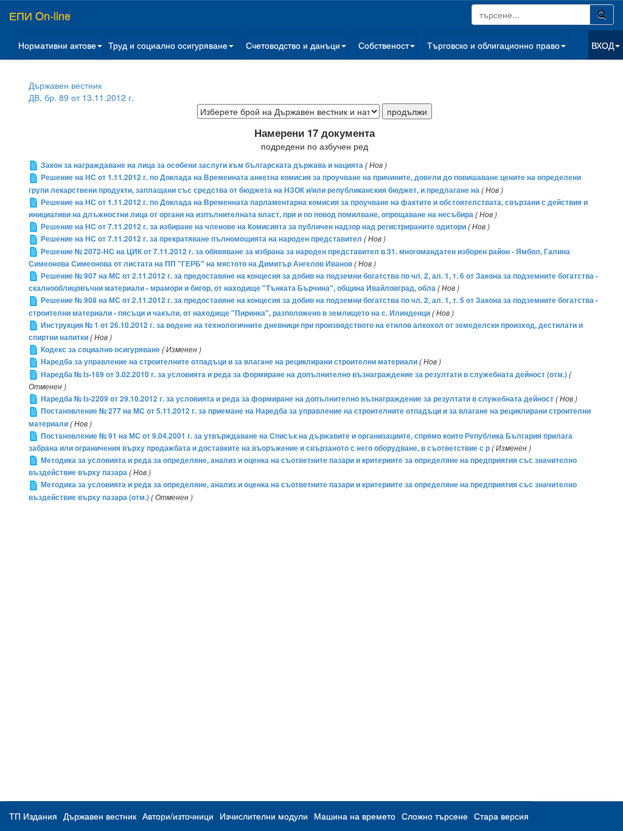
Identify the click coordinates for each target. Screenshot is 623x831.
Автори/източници (178, 816)
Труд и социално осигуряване (168, 45)
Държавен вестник (65, 85)
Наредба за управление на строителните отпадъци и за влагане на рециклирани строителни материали (229, 361)
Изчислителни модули (264, 816)
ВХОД (602, 45)
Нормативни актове (57, 45)
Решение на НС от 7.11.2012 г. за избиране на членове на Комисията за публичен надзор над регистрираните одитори (253, 226)
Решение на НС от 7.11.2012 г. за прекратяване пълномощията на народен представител (201, 239)
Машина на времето (354, 816)
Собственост (383, 45)
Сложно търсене (435, 816)
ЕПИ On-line (40, 15)
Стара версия (501, 816)
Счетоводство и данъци (293, 45)
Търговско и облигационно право (493, 45)
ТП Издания (33, 816)
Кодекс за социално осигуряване (100, 349)
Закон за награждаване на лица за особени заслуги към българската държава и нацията (202, 165)
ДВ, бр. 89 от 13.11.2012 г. (81, 97)
